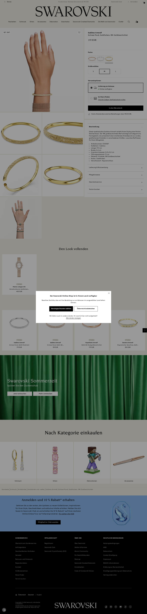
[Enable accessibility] (4, 610)
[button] (109, 293)
